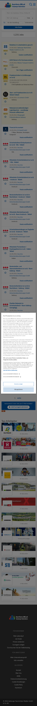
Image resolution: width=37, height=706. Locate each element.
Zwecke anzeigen (18, 384)
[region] (18, 353)
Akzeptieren (18, 389)
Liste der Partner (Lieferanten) (10, 370)
